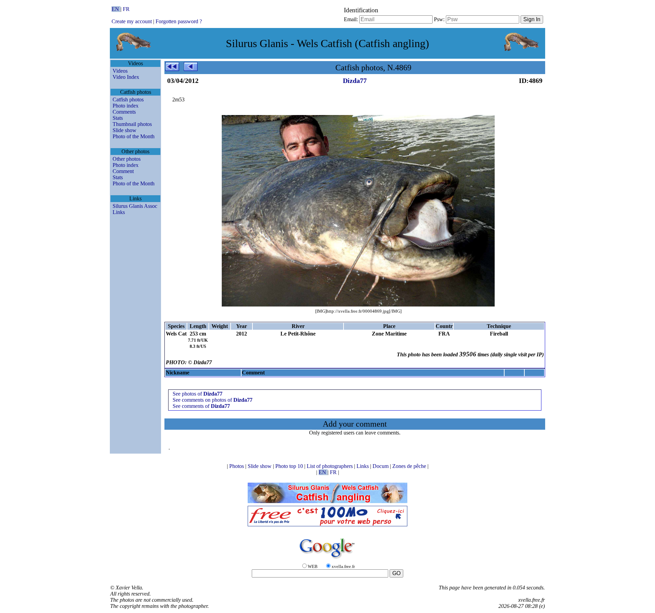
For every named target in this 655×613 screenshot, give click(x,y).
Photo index (126, 106)
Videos (120, 71)
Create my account (132, 21)
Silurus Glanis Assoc (135, 206)
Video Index (126, 77)
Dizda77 (355, 80)
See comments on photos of (212, 400)
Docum (381, 466)
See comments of (201, 406)
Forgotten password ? (179, 21)
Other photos (127, 159)
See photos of (197, 394)
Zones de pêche (409, 466)
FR (126, 9)
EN (116, 9)
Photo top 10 (289, 466)
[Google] (327, 559)
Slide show (124, 130)
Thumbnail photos (132, 124)
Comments (124, 112)
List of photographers (330, 466)
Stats (118, 118)
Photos (237, 466)
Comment (123, 171)
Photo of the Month (134, 136)
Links (119, 212)
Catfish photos (128, 99)
